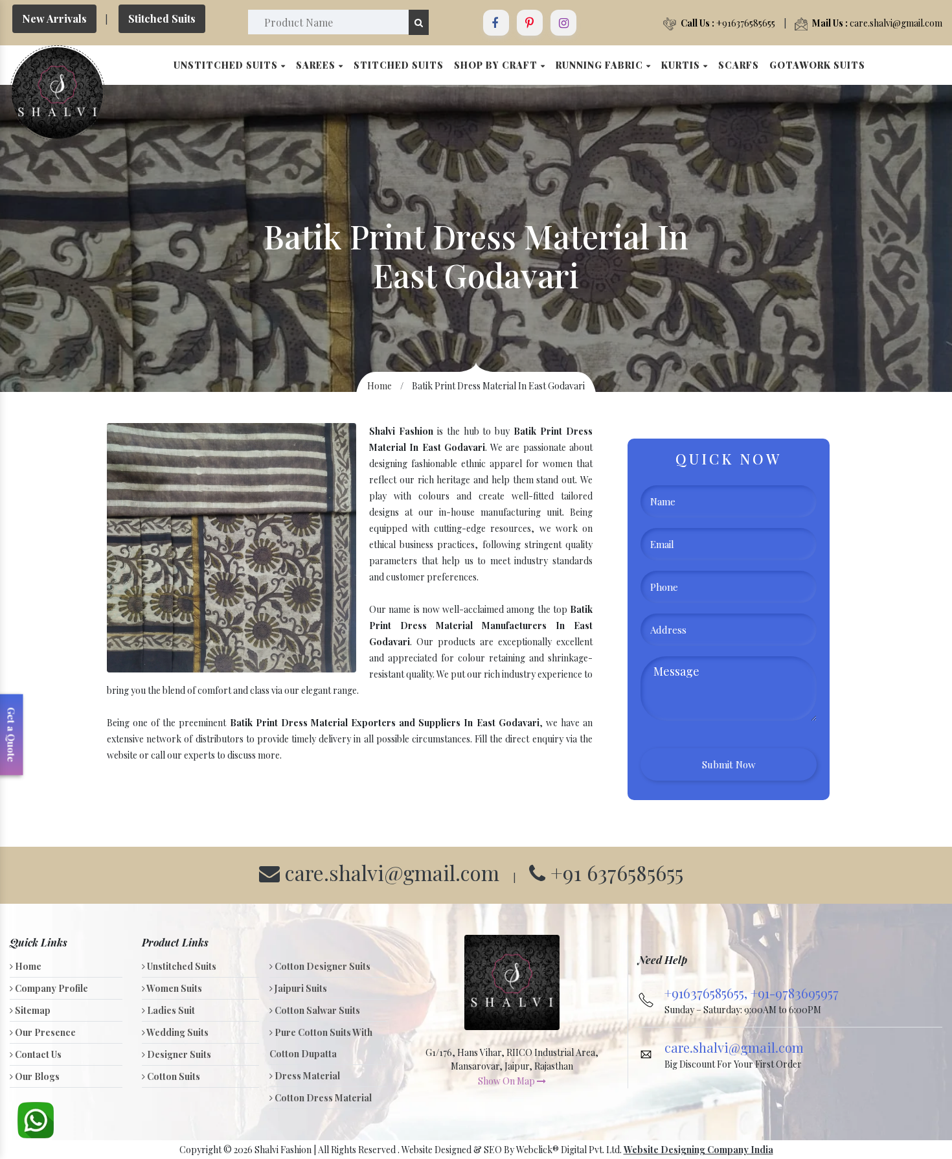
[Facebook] (496, 23)
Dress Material (306, 1076)
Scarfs (738, 65)
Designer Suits (178, 1054)
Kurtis (682, 65)
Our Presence (44, 1032)
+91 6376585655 (614, 872)
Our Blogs (36, 1076)
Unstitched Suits (227, 65)
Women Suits (173, 988)
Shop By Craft (497, 65)
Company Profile (50, 988)
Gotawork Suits (817, 65)
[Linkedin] (530, 23)
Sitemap (32, 1010)
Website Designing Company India (698, 1149)
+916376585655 (728, 23)
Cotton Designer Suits (321, 966)
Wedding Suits (177, 1032)
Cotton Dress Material (322, 1098)
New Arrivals (54, 18)
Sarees (317, 65)
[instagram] (563, 23)
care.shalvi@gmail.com (877, 23)
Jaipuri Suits (300, 988)
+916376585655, (707, 993)
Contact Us (37, 1054)
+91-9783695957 (795, 993)
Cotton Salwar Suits (316, 1010)
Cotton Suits (172, 1076)
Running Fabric (601, 65)
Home (379, 386)
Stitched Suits (162, 18)
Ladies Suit (170, 1010)
